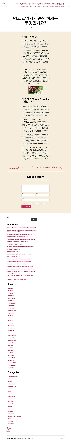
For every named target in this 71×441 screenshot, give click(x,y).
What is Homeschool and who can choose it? (17, 236)
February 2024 (11, 357)
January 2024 (11, 360)
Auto (30, 3)
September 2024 (12, 340)
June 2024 (10, 347)
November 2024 (12, 335)
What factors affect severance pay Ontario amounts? (19, 261)
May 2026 (10, 290)
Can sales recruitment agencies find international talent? (20, 246)
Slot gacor (9, 428)
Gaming (62, 3)
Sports (34, 6)
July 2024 (10, 345)
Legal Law (35, 4)
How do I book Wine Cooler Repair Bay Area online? (19, 259)
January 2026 (11, 300)
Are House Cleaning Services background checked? (19, 234)
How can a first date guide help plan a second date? (19, 254)
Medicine (48, 4)
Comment (23, 183)
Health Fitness (22, 4)
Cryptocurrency (40, 3)
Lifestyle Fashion (41, 4)
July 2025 (10, 315)
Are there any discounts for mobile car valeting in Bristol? (20, 269)
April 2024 (10, 352)
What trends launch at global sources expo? (17, 241)
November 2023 (12, 365)
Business (34, 3)
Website (22, 198)
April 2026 (10, 293)
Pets (52, 4)
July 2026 (10, 288)
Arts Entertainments (24, 3)
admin (28, 27)
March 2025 (10, 325)
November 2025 (12, 305)
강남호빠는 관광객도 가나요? (13, 256)
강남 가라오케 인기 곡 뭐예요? (13, 251)
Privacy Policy (51, 6)
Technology (39, 6)
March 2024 (11, 355)
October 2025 (11, 308)
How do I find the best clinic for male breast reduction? (20, 266)
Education (54, 3)
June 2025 (10, 318)
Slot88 (8, 429)
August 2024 (11, 342)
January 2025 (11, 330)
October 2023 (11, 367)
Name (22, 193)
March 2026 (11, 295)
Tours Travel (45, 6)
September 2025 (12, 310)
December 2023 (12, 362)
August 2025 (11, 313)
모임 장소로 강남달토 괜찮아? (13, 249)
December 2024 (12, 333)
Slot (7, 427)
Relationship (61, 4)
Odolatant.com (13, 438)
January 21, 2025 (35, 27)
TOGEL (8, 431)
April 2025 (10, 323)
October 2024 (11, 338)
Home (17, 3)
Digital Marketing (47, 3)
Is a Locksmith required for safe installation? (17, 279)
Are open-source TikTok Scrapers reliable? (17, 264)
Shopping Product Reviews (26, 6)
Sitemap (62, 6)
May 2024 (10, 350)
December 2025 (12, 303)
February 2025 (11, 328)
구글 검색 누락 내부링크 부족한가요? (15, 244)
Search (8, 217)
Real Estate (56, 4)
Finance (58, 3)
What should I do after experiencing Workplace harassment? (21, 227)
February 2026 (11, 298)
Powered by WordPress (28, 438)
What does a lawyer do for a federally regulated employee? (21, 239)
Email (37, 193)
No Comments (43, 27)
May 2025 (10, 320)
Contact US (57, 6)
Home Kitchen (29, 4)
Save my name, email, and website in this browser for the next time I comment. (35, 203)
